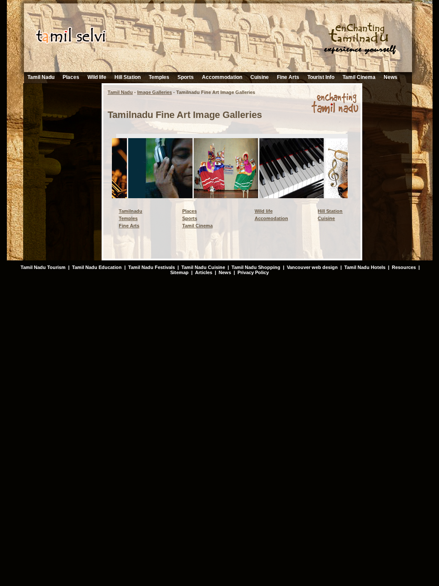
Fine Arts (288, 77)
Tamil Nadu (40, 77)
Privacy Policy (253, 272)
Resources (404, 267)
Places (71, 77)
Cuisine (259, 77)
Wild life (96, 77)
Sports (185, 77)
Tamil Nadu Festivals (151, 267)
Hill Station (127, 77)
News (390, 77)
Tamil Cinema (359, 77)
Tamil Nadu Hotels (365, 267)
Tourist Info (320, 77)
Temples (159, 77)
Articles (203, 272)
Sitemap (179, 272)
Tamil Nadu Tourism (43, 267)
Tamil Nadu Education (97, 267)
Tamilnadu (130, 211)
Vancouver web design (312, 267)
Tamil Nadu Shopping (256, 267)
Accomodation (271, 218)
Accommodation (222, 77)
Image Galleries (154, 92)
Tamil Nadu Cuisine (202, 267)
